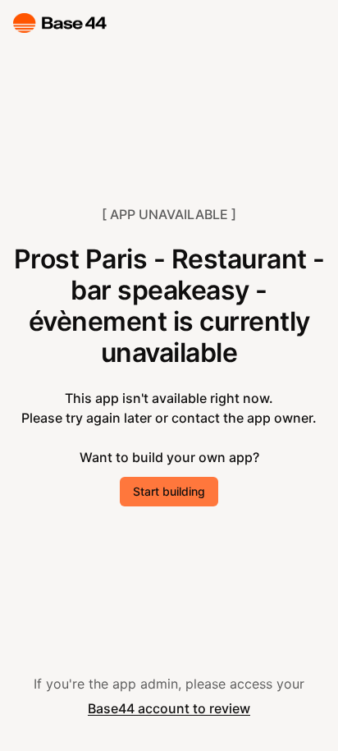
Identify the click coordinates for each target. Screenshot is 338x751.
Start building (169, 491)
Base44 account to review (169, 708)
